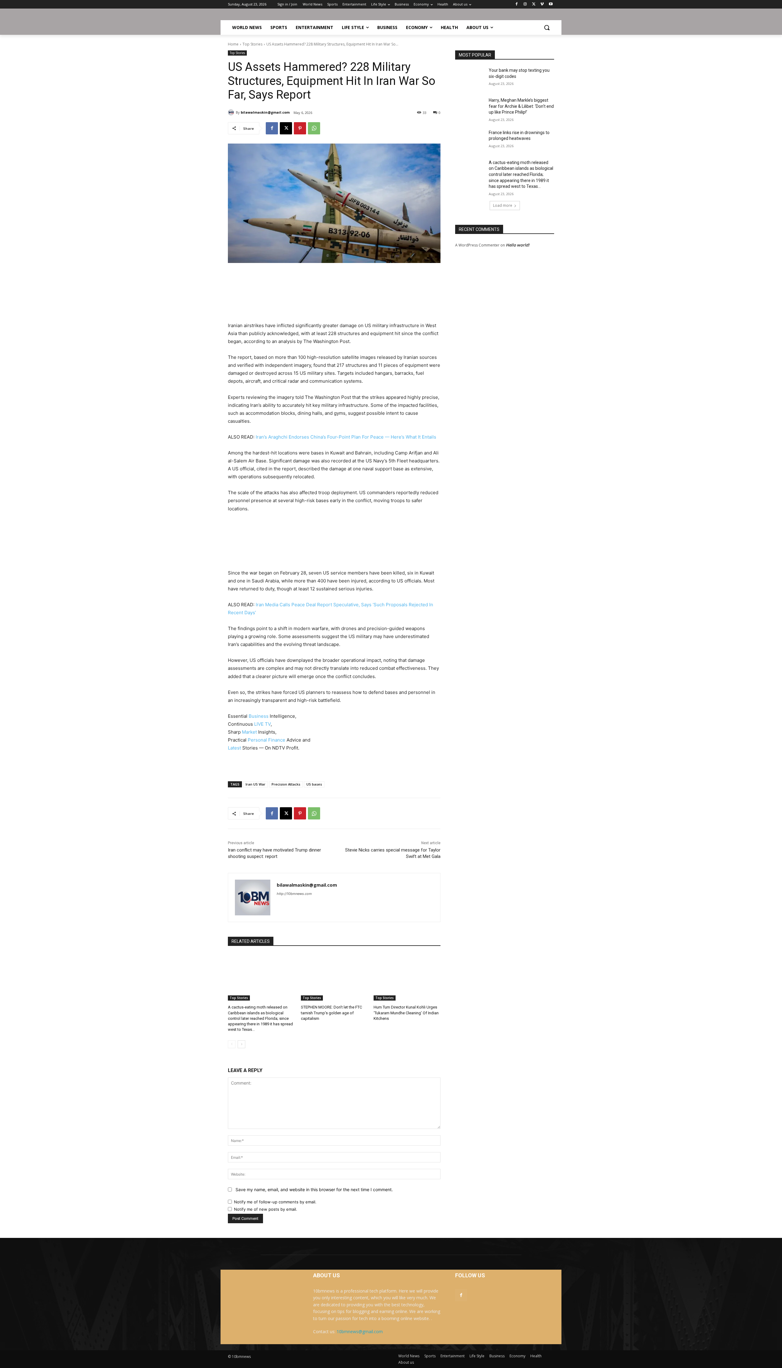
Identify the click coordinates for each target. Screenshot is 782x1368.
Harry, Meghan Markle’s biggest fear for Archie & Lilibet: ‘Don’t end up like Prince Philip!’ (521, 106)
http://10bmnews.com (294, 894)
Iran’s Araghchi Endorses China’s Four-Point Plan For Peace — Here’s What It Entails (346, 437)
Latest (234, 748)
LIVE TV (262, 724)
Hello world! (517, 245)
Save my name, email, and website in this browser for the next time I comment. (314, 1189)
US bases (314, 784)
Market (249, 732)
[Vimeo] (542, 4)
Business (259, 716)
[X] (533, 4)
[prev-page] (232, 1044)
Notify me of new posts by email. (265, 1209)
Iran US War (255, 784)
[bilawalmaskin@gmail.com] (232, 112)
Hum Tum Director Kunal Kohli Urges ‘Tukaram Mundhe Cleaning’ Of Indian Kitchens (406, 1012)
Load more (502, 205)
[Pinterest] (300, 128)
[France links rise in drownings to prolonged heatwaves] (470, 140)
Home (233, 44)
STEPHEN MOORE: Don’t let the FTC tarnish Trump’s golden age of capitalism (331, 1012)
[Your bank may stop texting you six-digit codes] (470, 77)
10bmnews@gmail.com (360, 1331)
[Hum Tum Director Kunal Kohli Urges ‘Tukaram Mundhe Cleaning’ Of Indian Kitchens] (407, 977)
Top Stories (252, 44)
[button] (546, 27)
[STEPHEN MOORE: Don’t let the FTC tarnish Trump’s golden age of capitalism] (334, 977)
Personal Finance (266, 740)
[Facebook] (516, 4)
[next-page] (241, 1044)
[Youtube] (550, 4)
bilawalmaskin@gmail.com (265, 112)
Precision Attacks (286, 784)
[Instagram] (525, 4)
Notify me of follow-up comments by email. (275, 1201)
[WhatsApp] (314, 128)
